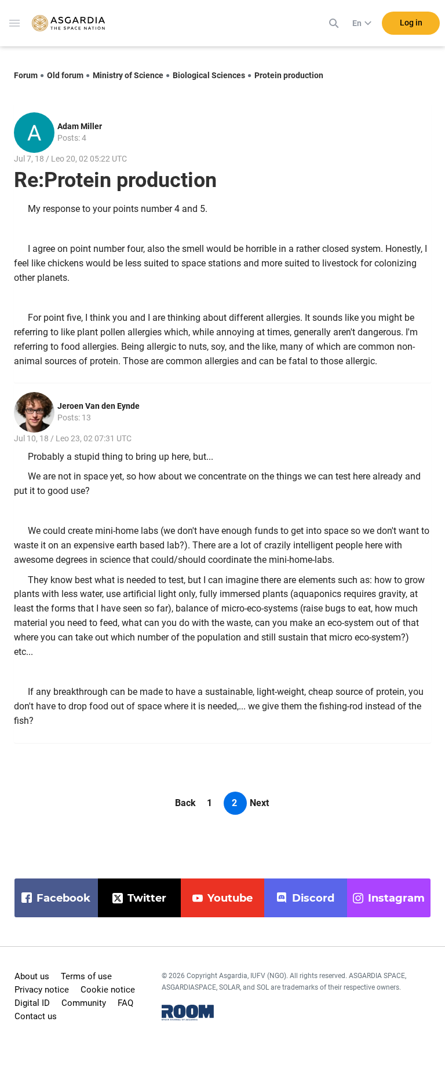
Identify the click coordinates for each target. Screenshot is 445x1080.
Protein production (288, 75)
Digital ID (32, 1003)
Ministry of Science (128, 75)
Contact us (35, 1016)
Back (185, 802)
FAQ (125, 1003)
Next (259, 802)
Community (83, 1003)
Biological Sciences (209, 75)
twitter (146, 898)
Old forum (65, 75)
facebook (63, 898)
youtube (230, 898)
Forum (26, 75)
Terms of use (86, 976)
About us (31, 976)
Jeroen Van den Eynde (98, 406)
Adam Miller (79, 126)
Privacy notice (41, 989)
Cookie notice (108, 989)
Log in (411, 22)
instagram (396, 898)
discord (313, 898)
